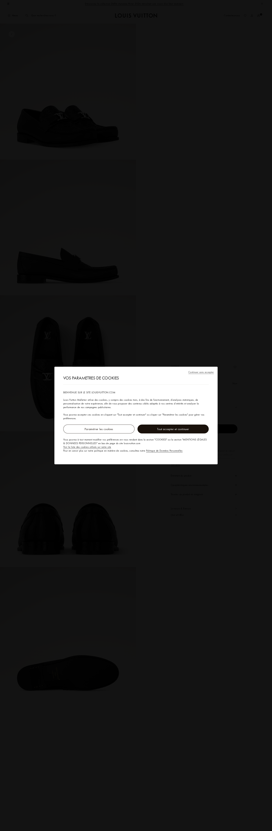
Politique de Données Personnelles (164, 450)
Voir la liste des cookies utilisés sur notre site (87, 447)
